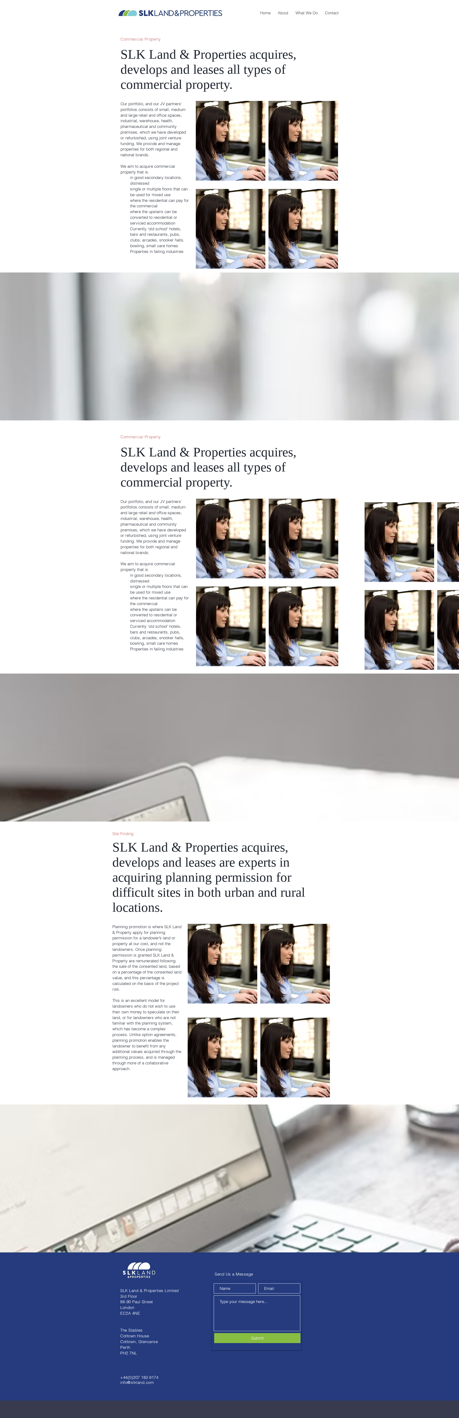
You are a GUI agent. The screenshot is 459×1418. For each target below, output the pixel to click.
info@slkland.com (137, 1382)
